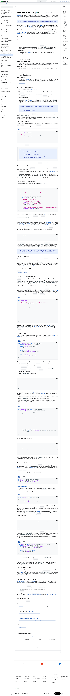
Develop (25, 8)
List (18, 124)
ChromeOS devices (36, 678)
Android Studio (62, 1)
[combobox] (42, 1)
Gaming (25, 674)
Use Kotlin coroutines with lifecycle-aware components (23, 638)
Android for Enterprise (18, 676)
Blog (15, 683)
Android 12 (44, 683)
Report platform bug (64, 674)
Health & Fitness (26, 678)
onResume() (52, 171)
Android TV (35, 681)
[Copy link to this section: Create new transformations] (32, 567)
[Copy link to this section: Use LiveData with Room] (30, 256)
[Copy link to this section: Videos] (21, 625)
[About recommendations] (32, 634)
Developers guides (55, 677)
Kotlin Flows (48, 325)
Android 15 (44, 678)
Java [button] (24, 129)
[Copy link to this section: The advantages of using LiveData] (34, 39)
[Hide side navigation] (12, 694)
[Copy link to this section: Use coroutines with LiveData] (32, 269)
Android (16, 674)
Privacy (25, 681)
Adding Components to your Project (50, 21)
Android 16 (44, 676)
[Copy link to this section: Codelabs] (23, 609)
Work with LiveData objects (42, 36)
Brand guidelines (25, 693)
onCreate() (33, 168)
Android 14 (44, 679)
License (19, 693)
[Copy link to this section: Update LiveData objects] (30, 220)
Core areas (30, 8)
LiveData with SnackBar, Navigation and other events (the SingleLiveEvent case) (34, 621)
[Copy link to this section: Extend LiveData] (27, 333)
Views (36, 8)
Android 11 (44, 684)
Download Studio (54, 680)
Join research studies (64, 680)
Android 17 (44, 674)
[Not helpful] (57, 9)
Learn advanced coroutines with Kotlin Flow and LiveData (29, 613)
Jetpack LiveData (22, 627)
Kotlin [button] (19, 129)
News (16, 681)
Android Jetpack (44, 12)
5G (24, 683)
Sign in (67, 1)
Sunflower (21, 606)
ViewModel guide (50, 162)
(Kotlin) (33, 611)
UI (33, 8)
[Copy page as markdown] (51, 13)
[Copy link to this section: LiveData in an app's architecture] (37, 276)
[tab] (19, 129)
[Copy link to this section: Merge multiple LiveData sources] (38, 579)
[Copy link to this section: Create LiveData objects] (30, 121)
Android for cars (36, 679)
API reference (54, 679)
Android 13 (44, 681)
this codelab (24, 327)
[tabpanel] (37, 137)
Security (16, 678)
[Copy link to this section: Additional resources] (30, 598)
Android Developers (20, 8)
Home (2, 3)
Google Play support (64, 679)
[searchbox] (7, 7)
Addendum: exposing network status (34, 594)
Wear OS (34, 676)
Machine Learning (27, 676)
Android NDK (54, 682)
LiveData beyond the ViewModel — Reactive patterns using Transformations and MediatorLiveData (37, 620)
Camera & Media (27, 679)
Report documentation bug (64, 677)
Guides (7, 3)
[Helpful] (56, 9)
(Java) (30, 611)
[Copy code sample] (57, 131)
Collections (52, 123)
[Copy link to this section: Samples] (22, 604)
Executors (46, 327)
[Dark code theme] (56, 131)
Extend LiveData (22, 83)
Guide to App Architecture (51, 594)
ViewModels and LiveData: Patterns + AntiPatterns (28, 618)
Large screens (35, 674)
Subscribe (57, 693)
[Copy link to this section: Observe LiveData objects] (31, 166)
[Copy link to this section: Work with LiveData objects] (34, 87)
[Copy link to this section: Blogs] (21, 616)
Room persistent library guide (28, 265)
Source (16, 679)
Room (20, 258)
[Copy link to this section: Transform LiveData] (30, 463)
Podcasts (16, 684)
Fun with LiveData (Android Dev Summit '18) (27, 628)
